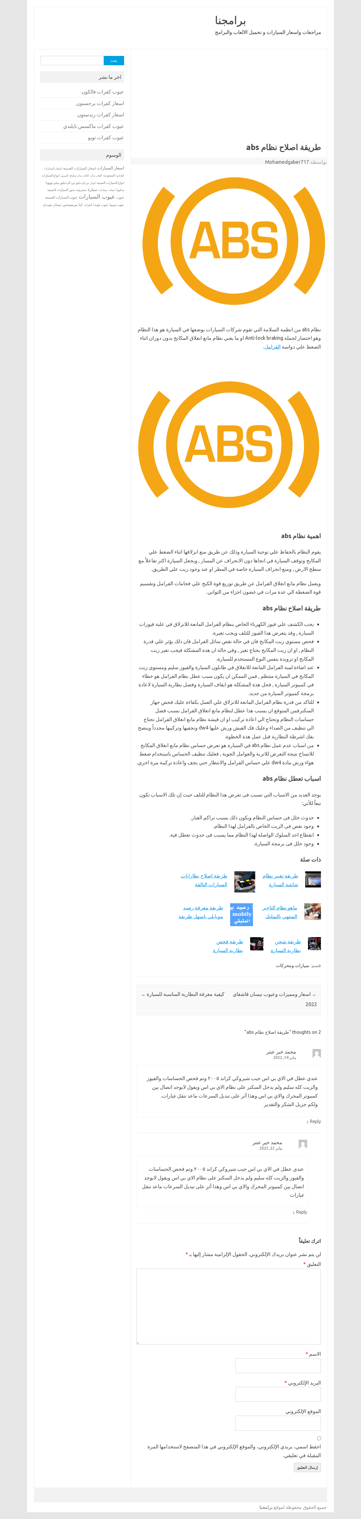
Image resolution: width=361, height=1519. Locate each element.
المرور (65, 175)
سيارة (92, 189)
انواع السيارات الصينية (110, 182)
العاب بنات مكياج (79, 175)
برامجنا (230, 20)
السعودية (109, 175)
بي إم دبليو (82, 182)
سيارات (102, 189)
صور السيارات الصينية (61, 189)
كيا (81, 204)
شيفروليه (81, 189)
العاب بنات (96, 175)
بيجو (56, 182)
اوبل (93, 182)
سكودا (120, 189)
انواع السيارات (50, 175)
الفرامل (272, 346)
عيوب (120, 197)
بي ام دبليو (67, 182)
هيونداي (47, 204)
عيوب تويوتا (116, 204)
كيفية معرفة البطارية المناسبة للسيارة (182, 994)
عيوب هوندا (100, 204)
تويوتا (49, 182)
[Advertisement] (208, 100)
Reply (315, 1121)
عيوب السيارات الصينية (61, 197)
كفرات (88, 204)
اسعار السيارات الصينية (79, 168)
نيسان (57, 204)
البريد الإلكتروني (302, 1382)
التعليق (312, 1264)
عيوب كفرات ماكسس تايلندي (93, 126)
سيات (111, 189)
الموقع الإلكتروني (303, 1411)
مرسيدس (70, 204)
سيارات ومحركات (292, 965)
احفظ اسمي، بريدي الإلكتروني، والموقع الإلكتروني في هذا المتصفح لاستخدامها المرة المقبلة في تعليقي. (234, 1451)
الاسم (313, 1354)
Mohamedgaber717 (287, 162)
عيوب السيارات (97, 196)
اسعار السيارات (110, 168)
